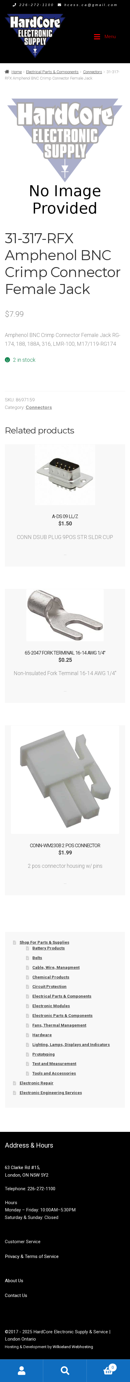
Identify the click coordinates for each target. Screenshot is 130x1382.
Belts (37, 958)
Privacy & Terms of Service (32, 1256)
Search (64, 1370)
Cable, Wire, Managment (56, 967)
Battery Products (48, 948)
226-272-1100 (36, 5)
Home (16, 72)
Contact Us (16, 1295)
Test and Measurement (54, 1063)
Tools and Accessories (54, 1073)
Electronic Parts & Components (62, 1015)
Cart (100, 1365)
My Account (21, 1370)
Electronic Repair (37, 1083)
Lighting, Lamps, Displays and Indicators (71, 1044)
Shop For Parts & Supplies (44, 942)
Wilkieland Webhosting (73, 1346)
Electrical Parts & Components (52, 72)
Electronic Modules (51, 1006)
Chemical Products (50, 977)
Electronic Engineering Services (51, 1092)
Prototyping (43, 1054)
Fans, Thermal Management (59, 1025)
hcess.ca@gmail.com (91, 5)
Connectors (92, 72)
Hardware (42, 1035)
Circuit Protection (49, 986)
